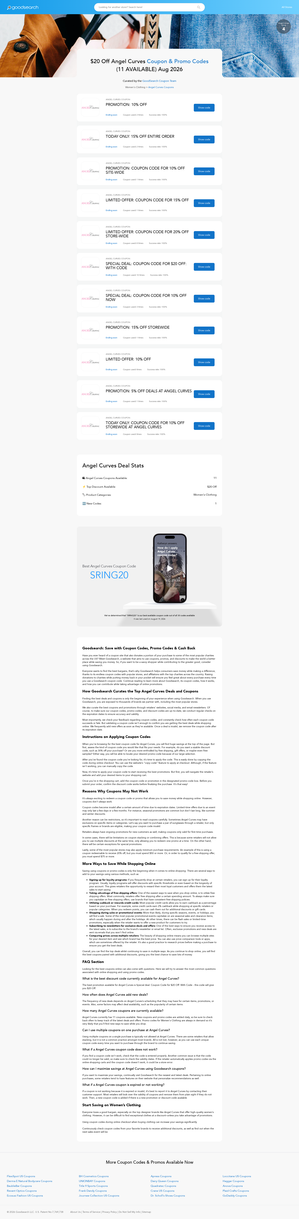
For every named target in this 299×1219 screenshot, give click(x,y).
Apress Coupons (161, 1176)
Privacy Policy (109, 1212)
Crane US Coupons (162, 1191)
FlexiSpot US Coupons (21, 1176)
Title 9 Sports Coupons (93, 1186)
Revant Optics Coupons (22, 1191)
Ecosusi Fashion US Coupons (25, 1196)
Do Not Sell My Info (129, 1212)
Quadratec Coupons (163, 1186)
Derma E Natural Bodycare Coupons (29, 1181)
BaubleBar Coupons (19, 1186)
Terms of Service (91, 1212)
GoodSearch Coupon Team (159, 81)
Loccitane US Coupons (237, 1176)
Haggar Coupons (233, 1181)
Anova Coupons (233, 1186)
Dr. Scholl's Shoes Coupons (168, 1196)
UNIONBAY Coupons (92, 1181)
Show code (204, 107)
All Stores (287, 7)
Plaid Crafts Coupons (236, 1191)
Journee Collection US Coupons (99, 1196)
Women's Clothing (135, 87)
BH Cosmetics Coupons (94, 1176)
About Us (75, 1212)
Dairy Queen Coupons (165, 1181)
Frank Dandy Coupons (93, 1191)
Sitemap (146, 1212)
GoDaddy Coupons (235, 1196)
